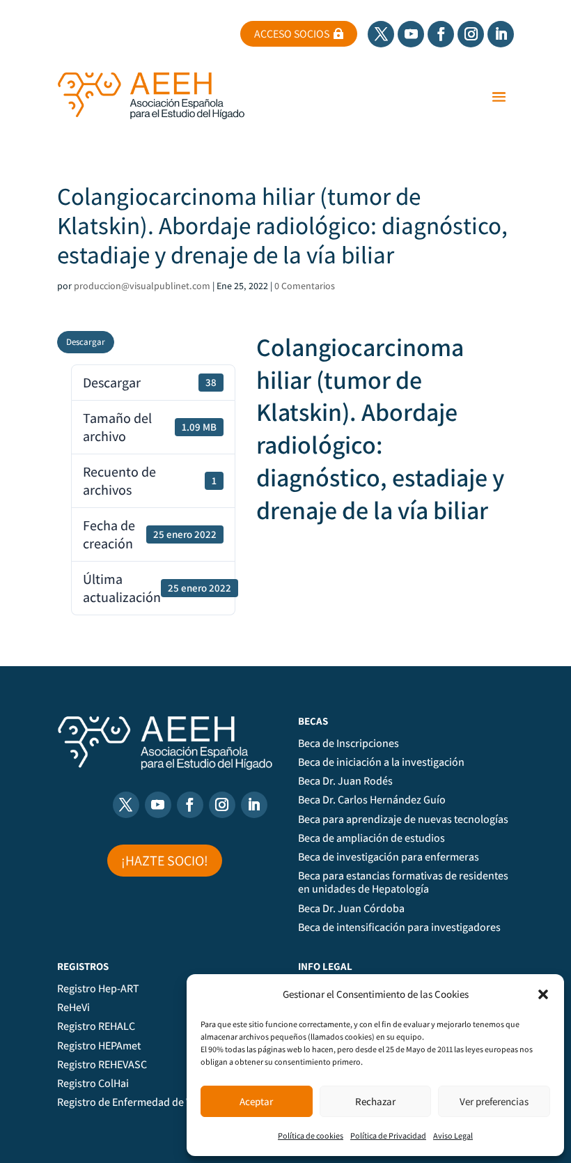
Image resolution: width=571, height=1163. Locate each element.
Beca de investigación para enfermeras (388, 857)
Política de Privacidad (388, 1135)
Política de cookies (310, 1135)
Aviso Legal (453, 1135)
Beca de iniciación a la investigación (381, 762)
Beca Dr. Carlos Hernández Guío (372, 800)
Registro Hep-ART (98, 989)
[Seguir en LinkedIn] (500, 34)
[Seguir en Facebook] (441, 34)
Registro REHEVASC (102, 1065)
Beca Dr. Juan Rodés (345, 781)
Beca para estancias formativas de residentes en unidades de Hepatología (403, 882)
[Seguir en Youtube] (411, 34)
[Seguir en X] (381, 34)
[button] (543, 994)
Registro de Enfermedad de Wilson (137, 1102)
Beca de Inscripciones (348, 743)
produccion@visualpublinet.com (142, 285)
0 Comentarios (304, 285)
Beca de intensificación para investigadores (399, 927)
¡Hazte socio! (164, 861)
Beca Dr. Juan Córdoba (351, 909)
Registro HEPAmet (99, 1046)
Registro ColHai (93, 1084)
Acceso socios (291, 33)
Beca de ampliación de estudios (371, 838)
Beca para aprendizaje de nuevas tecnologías (403, 819)
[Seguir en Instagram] (470, 34)
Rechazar (375, 1101)
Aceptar (256, 1101)
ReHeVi (73, 1008)
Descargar (85, 342)
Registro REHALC (96, 1026)
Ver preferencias (494, 1101)
